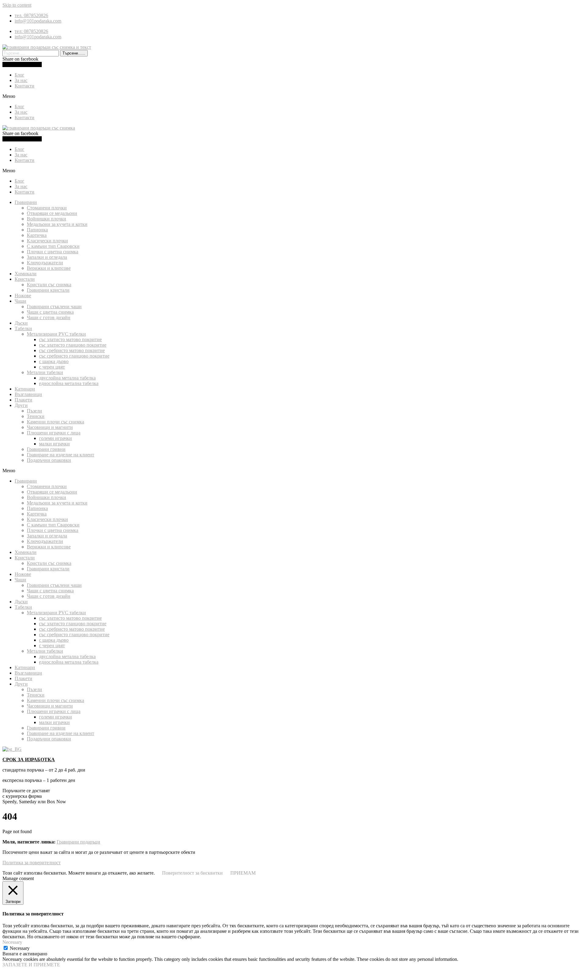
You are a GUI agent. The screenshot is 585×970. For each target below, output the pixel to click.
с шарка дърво (54, 361)
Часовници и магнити (50, 427)
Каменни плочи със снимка (55, 421)
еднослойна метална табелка (68, 383)
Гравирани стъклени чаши (54, 306)
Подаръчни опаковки (49, 460)
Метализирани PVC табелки (56, 334)
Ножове (23, 295)
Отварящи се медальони (52, 213)
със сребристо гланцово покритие (74, 355)
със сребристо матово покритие (72, 350)
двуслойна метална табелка (67, 377)
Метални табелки (45, 372)
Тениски (35, 416)
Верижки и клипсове (49, 268)
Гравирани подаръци (78, 841)
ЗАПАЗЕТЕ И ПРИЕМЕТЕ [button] (31, 964)
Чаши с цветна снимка (50, 312)
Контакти (24, 85)
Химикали (26, 273)
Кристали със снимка (49, 284)
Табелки (23, 328)
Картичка (37, 235)
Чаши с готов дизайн (48, 317)
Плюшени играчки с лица (53, 432)
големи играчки (55, 438)
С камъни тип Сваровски (53, 246)
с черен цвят (52, 366)
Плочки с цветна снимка (52, 251)
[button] (292, 96)
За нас (21, 80)
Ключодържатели (45, 262)
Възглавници (28, 394)
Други (21, 405)
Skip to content (16, 5)
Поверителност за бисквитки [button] (192, 872)
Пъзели (34, 410)
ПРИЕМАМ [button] (243, 872)
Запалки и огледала (47, 257)
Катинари (25, 388)
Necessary (20, 948)
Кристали (25, 279)
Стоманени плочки (47, 207)
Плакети (23, 399)
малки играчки (54, 443)
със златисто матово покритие (70, 339)
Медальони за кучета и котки (57, 224)
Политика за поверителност (31, 862)
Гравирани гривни (46, 449)
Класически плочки (47, 240)
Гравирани (26, 202)
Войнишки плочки (46, 218)
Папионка (37, 229)
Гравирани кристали (48, 290)
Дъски (21, 323)
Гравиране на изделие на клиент (60, 454)
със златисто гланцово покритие (72, 345)
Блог (19, 74)
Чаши (20, 301)
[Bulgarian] (12, 749)
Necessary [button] (12, 942)
